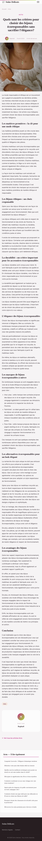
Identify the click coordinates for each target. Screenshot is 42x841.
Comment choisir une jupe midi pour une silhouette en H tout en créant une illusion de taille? (21, 795)
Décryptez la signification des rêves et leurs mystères (20, 776)
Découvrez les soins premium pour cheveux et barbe (20, 807)
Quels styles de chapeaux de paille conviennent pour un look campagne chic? (20, 788)
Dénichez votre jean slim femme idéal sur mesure (19, 765)
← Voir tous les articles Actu (12, 738)
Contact (17, 830)
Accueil (4, 9)
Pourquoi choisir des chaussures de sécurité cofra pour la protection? (21, 801)
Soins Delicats (10, 2)
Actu (9, 9)
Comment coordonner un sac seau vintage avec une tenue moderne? (20, 782)
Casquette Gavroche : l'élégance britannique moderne (20, 761)
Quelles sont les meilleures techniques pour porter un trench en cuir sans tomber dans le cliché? (20, 771)
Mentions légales (7, 830)
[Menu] (38, 2)
